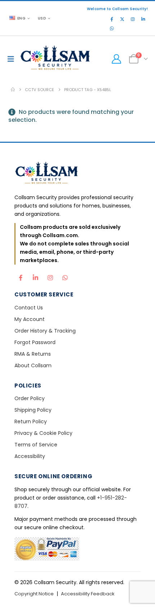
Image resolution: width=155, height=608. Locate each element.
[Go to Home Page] (13, 90)
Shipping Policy (33, 410)
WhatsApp (65, 276)
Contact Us (28, 307)
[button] (12, 59)
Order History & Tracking (45, 330)
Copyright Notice (34, 593)
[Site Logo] (55, 58)
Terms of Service (35, 444)
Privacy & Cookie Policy (43, 433)
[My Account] (116, 59)
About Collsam (33, 365)
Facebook (20, 276)
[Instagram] (132, 19)
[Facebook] (111, 19)
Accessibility (29, 456)
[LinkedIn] (143, 19)
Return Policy (30, 421)
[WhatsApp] (111, 28)
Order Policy (29, 398)
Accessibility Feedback (88, 593)
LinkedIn (35, 276)
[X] (122, 19)
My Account (29, 319)
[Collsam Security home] (77, 174)
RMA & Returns (32, 353)
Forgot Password (35, 342)
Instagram (50, 276)
